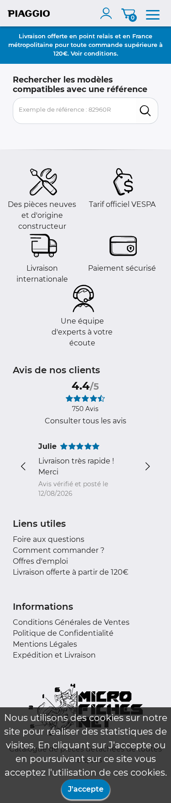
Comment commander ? (58, 550)
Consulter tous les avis (85, 421)
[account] (108, 13)
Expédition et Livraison (54, 655)
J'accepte (86, 789)
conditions (100, 53)
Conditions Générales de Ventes (71, 622)
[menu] (153, 13)
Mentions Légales (45, 644)
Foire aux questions (48, 539)
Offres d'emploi (40, 561)
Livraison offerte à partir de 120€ (71, 572)
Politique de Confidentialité (63, 633)
